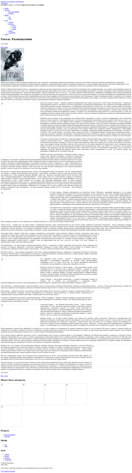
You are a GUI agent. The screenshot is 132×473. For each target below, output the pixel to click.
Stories (11, 31)
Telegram (6, 471)
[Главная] (4, 3)
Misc (10, 19)
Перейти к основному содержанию (12, 1)
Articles (11, 22)
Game (14, 27)
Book (14, 26)
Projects (7, 10)
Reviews (11, 24)
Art (10, 17)
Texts (6, 20)
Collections (12, 32)
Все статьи (4, 47)
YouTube (12, 471)
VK (2, 471)
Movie (14, 29)
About (7, 34)
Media (7, 15)
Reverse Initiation (14, 12)
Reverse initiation (10, 435)
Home (6, 8)
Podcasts (11, 13)
